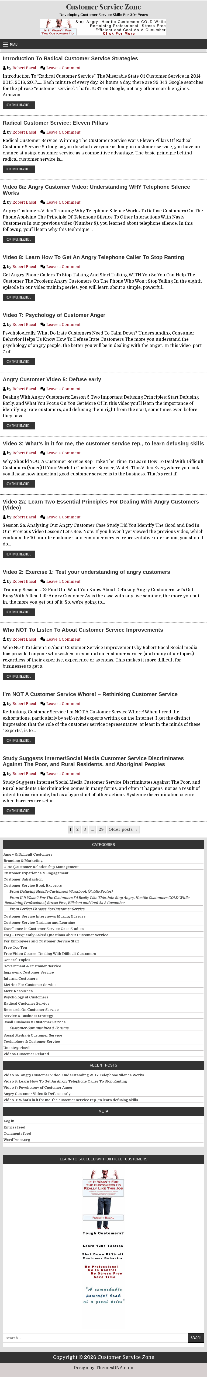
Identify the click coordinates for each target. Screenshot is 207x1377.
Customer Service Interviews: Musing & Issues (44, 916)
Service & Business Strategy (28, 1016)
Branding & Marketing (23, 861)
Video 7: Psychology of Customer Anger (54, 315)
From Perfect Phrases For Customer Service (46, 909)
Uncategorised (17, 1048)
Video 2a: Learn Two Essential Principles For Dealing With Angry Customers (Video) (101, 505)
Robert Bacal (24, 68)
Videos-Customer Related (26, 1054)
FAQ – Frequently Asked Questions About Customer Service (56, 935)
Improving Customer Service (29, 972)
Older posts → (123, 829)
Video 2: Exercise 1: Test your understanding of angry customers (86, 572)
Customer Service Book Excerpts (33, 885)
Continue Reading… (20, 104)
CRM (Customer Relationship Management (41, 867)
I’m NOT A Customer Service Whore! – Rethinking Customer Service (90, 694)
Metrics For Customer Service (30, 985)
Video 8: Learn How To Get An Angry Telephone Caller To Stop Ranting (93, 257)
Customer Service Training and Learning (39, 923)
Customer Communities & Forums (38, 1028)
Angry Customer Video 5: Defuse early (52, 379)
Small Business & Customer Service (35, 1022)
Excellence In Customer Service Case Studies (44, 929)
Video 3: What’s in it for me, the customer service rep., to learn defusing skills (103, 443)
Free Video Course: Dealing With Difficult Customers (50, 954)
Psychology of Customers (26, 997)
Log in (9, 1121)
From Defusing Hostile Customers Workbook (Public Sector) (60, 891)
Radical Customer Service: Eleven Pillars (55, 123)
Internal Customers (20, 979)
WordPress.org (17, 1140)
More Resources (18, 991)
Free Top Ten (15, 947)
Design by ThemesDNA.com (103, 1367)
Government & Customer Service (32, 966)
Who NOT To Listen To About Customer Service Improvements (83, 630)
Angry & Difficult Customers (28, 854)
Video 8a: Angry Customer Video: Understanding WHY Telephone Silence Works (96, 190)
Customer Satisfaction (23, 879)
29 (101, 829)
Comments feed (17, 1133)
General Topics (17, 960)
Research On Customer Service (31, 1010)
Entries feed (14, 1127)
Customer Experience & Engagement (36, 873)
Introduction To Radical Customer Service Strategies (70, 58)
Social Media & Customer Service (33, 1035)
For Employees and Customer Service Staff (41, 941)
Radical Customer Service (27, 1003)
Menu (14, 44)
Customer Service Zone (103, 6)
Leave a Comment (63, 68)
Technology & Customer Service (32, 1042)
